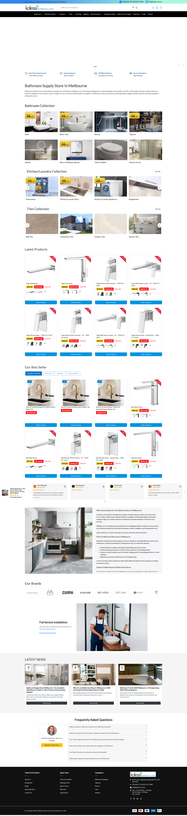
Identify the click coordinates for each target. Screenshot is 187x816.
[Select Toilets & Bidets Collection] (110, 150)
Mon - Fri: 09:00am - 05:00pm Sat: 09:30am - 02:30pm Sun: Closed (142, 792)
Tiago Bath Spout (32, 283)
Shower (97, 134)
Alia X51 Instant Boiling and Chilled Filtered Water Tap (40, 408)
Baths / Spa (64, 134)
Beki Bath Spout (31, 458)
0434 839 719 (127, 2)
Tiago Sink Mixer (66, 283)
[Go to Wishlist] (161, 7)
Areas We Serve (30, 789)
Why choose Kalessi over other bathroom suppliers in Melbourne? (91, 746)
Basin (27, 134)
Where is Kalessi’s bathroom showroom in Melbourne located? (90, 727)
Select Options (41, 302)
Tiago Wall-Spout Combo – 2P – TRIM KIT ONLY (110, 336)
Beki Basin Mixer (137, 407)
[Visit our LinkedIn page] (137, 798)
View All (157, 171)
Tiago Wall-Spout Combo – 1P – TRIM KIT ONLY (145, 284)
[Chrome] (28, 292)
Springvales (28, 783)
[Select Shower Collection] (110, 121)
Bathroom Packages (101, 779)
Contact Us (28, 793)
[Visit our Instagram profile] (134, 798)
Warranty (63, 789)
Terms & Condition (66, 779)
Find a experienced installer (47, 633)
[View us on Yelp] (141, 798)
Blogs (27, 786)
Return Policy (64, 786)
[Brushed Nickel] (36, 292)
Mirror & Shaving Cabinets (70, 162)
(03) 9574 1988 (138, 2)
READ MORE (47, 703)
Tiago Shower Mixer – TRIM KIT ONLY (39, 335)
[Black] (32, 292)
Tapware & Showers (33, 373)
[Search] (137, 7)
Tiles (96, 789)
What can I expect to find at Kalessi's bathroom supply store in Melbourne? (94, 733)
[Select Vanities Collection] (41, 150)
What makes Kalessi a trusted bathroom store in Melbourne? (89, 758)
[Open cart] (153, 7)
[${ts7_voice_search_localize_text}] (133, 7)
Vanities (28, 162)
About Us (28, 779)
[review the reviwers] (65, 486)
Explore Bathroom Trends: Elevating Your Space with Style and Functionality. (121, 532)
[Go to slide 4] (105, 501)
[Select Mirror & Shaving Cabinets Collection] (76, 150)
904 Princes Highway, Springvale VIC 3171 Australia (146, 781)
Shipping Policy (65, 783)
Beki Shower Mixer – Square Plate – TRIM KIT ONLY (110, 459)
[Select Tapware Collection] (145, 121)
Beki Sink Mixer (136, 458)
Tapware (132, 134)
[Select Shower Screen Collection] (145, 150)
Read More (36, 497)
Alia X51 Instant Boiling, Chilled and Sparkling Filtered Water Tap (108, 408)
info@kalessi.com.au (155, 2)
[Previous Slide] (27, 188)
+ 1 (45, 291)
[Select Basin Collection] (41, 121)
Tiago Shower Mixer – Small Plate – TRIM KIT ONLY (145, 336)
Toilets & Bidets (100, 162)
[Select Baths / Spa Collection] (76, 121)
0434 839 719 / (137, 784)
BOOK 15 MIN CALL (52, 745)
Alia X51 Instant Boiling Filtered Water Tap (75, 407)
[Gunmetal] (40, 292)
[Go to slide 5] (107, 501)
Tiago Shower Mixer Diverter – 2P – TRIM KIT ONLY (75, 336)
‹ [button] (178, 64)
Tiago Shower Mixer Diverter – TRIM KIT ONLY (110, 284)
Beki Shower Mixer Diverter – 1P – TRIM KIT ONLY (74, 459)
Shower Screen (135, 162)
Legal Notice (64, 793)
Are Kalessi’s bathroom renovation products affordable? (88, 752)
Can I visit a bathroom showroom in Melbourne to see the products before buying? (96, 739)
